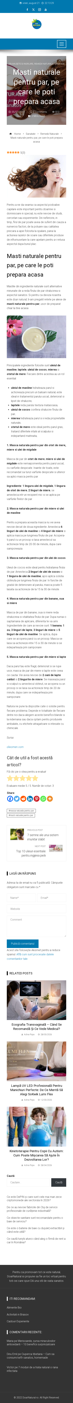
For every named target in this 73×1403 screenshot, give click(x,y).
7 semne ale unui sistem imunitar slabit (43, 835)
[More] (50, 799)
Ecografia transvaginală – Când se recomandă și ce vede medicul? (37, 1027)
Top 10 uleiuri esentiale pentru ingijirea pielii (31, 851)
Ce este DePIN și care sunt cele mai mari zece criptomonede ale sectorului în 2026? (34, 1198)
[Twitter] (17, 799)
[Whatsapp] (43, 799)
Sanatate (59, 64)
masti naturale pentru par (21, 815)
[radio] (10, 779)
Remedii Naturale (43, 64)
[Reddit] (23, 799)
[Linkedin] (30, 799)
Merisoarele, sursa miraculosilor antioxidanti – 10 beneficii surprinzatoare (31, 1342)
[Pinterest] (37, 799)
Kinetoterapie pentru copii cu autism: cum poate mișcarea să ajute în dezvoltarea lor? (36, 1155)
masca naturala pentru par (22, 810)
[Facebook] (10, 799)
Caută (10, 1176)
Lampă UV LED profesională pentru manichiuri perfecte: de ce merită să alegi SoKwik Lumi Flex (36, 1090)
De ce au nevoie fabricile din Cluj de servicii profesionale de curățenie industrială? (32, 1209)
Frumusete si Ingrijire (21, 64)
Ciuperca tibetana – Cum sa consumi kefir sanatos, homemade (30, 1355)
